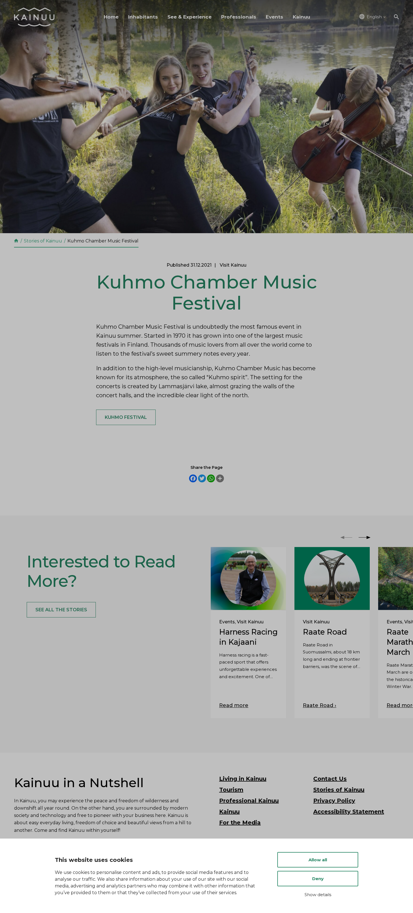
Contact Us (330, 778)
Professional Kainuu (249, 800)
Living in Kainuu (242, 778)
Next (364, 537)
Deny (318, 878)
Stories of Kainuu (338, 789)
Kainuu (301, 17)
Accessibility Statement (348, 811)
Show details (318, 894)
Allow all (317, 859)
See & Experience (189, 17)
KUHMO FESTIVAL (126, 417)
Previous (346, 537)
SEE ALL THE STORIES (61, 609)
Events (274, 17)
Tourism (231, 789)
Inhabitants (143, 17)
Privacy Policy (334, 800)
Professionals (238, 17)
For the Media (240, 822)
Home (111, 17)
